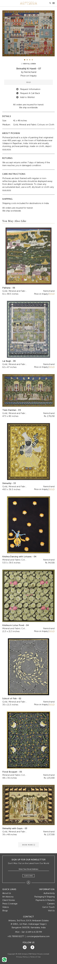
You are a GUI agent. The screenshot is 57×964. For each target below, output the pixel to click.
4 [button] (32, 59)
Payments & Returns (45, 900)
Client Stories (8, 900)
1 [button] (24, 59)
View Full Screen (29, 64)
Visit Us (51, 910)
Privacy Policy (22, 957)
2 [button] (27, 59)
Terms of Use (35, 957)
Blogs (5, 910)
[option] (28, 33)
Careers (51, 903)
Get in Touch (48, 907)
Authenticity (49, 893)
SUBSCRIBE (28, 876)
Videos (5, 907)
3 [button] (29, 59)
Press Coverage (9, 903)
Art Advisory (7, 896)
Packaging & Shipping (44, 896)
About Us (6, 893)
